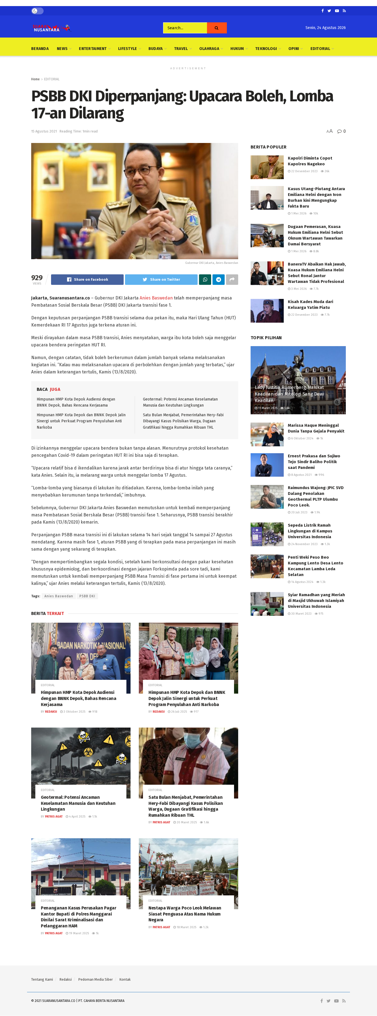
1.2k (205, 927)
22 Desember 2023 (304, 171)
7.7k (316, 289)
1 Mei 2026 (298, 213)
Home (35, 79)
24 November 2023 (304, 544)
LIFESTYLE (127, 48)
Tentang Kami (42, 979)
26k (327, 171)
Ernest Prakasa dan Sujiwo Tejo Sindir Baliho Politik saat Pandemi (314, 461)
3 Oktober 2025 (74, 711)
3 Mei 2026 (298, 289)
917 (195, 711)
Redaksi (51, 711)
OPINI (293, 48)
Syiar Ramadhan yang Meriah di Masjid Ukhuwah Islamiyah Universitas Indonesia (316, 600)
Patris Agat (54, 816)
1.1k (94, 816)
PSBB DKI (87, 596)
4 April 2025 (76, 816)
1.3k (327, 544)
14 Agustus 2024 (301, 582)
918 (94, 711)
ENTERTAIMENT (93, 48)
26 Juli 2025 (178, 711)
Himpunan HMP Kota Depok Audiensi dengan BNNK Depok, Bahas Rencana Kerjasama (78, 698)
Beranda (40, 48)
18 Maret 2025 (186, 927)
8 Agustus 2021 (301, 475)
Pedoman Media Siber (95, 979)
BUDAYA (155, 48)
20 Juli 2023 (298, 512)
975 (320, 614)
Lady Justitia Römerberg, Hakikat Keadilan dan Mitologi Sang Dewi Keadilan (289, 394)
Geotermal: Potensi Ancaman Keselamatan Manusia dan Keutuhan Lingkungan (78, 803)
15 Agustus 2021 (44, 131)
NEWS (62, 48)
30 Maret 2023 (301, 614)
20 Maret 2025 (186, 822)
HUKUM (237, 48)
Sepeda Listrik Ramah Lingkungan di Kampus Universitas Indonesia (310, 531)
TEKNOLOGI (266, 48)
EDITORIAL (320, 48)
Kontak (125, 979)
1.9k (317, 512)
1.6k (206, 822)
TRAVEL (181, 48)
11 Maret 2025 (267, 408)
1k (97, 933)
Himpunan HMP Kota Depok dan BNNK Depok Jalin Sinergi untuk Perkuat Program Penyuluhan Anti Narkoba (81, 421)
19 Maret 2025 (78, 933)
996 (321, 475)
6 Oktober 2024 (301, 438)
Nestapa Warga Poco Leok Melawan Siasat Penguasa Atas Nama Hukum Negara (184, 913)
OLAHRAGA (209, 48)
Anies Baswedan (156, 298)
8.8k (315, 251)
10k (315, 213)
